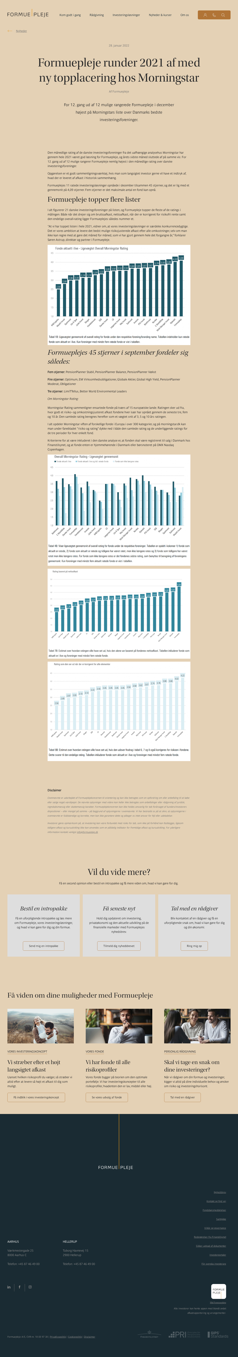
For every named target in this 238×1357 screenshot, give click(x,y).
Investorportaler (218, 1254)
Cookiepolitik (75, 1336)
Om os (185, 15)
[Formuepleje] (27, 14)
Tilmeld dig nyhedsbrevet (118, 945)
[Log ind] (205, 14)
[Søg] (223, 14)
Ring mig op (194, 945)
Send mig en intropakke (43, 945)
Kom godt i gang (70, 15)
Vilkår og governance (215, 1228)
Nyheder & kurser (160, 15)
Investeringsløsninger (126, 15)
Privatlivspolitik (58, 1336)
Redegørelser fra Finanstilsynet (210, 1237)
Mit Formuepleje (218, 1302)
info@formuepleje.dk (87, 832)
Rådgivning (97, 15)
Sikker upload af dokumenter (211, 1246)
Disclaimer (89, 1336)
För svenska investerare (214, 1263)
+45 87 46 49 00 (29, 1264)
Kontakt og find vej (216, 1201)
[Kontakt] (214, 14)
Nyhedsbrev (220, 1192)
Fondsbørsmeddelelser (214, 1210)
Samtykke (221, 1219)
